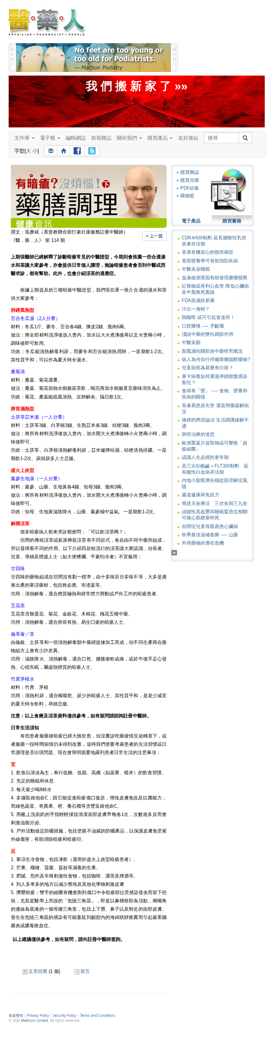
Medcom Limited (34, 1020)
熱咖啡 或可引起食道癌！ (208, 317)
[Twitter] (92, 150)
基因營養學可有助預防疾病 (210, 260)
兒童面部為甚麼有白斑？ (207, 367)
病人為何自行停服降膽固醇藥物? (216, 359)
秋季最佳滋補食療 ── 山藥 (210, 534)
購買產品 (158, 138)
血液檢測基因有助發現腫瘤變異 (214, 277)
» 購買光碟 (187, 180)
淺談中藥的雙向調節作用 (207, 334)
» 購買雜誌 (187, 172)
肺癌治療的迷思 (198, 434)
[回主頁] (63, 150)
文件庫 (22, 138)
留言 (85, 971)
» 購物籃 (185, 195)
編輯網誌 (76, 138)
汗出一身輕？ (196, 309)
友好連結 (188, 138)
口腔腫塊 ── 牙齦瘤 (203, 326)
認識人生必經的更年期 (205, 457)
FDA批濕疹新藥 (198, 300)
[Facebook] (77, 150)
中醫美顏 (191, 342)
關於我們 (127, 138)
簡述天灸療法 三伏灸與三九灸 (214, 503)
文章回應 (37, 971)
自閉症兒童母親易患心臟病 (210, 526)
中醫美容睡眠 (196, 269)
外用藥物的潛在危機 (203, 543)
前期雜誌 (101, 138)
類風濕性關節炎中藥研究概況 (212, 351)
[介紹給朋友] (50, 150)
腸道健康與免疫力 (200, 494)
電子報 (48, 138)
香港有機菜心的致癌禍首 (207, 252)
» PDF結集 (187, 188)
